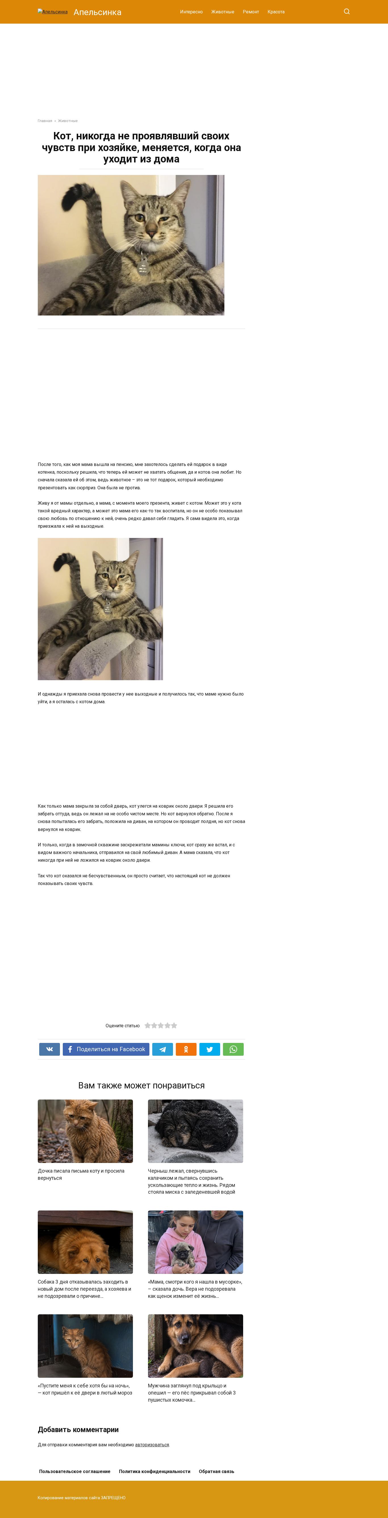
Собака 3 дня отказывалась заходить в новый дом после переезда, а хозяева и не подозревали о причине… (84, 1289)
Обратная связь (216, 1471)
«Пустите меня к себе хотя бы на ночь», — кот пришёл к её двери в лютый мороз (85, 1389)
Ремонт (251, 12)
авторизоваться (152, 1444)
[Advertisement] (194, 66)
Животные (222, 12)
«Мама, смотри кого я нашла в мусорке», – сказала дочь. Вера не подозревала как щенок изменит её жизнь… (195, 1289)
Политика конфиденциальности (154, 1471)
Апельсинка (98, 12)
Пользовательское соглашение (74, 1471)
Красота (276, 12)
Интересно (191, 12)
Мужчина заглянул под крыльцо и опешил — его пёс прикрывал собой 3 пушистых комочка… (192, 1392)
